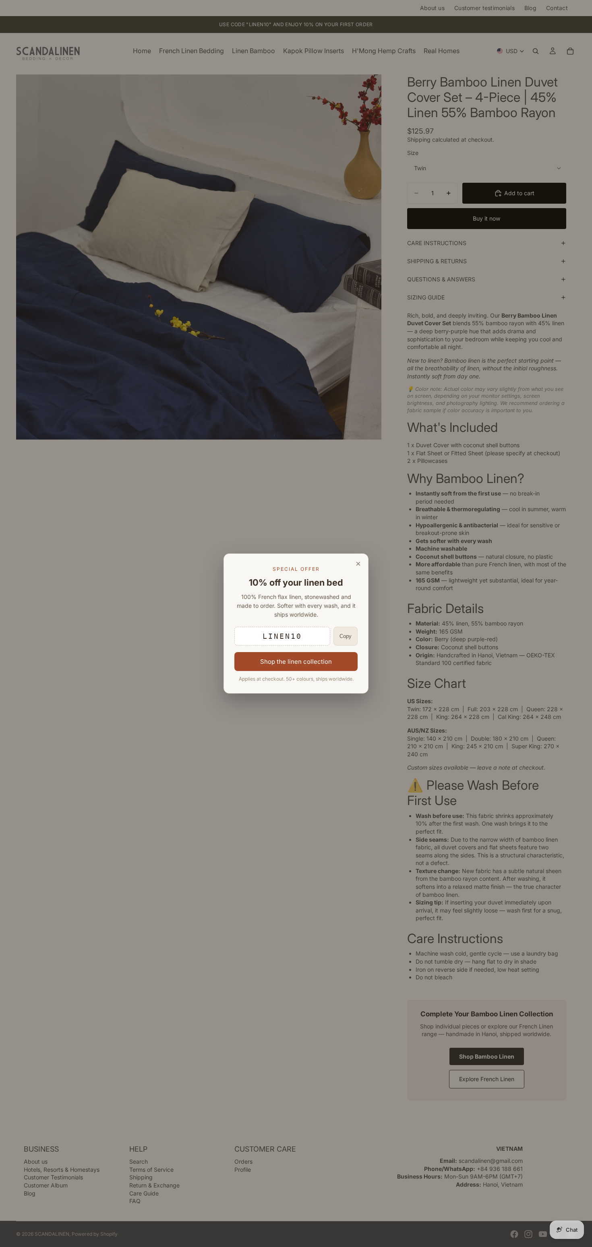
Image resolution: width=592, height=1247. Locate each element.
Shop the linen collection (296, 661)
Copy (345, 636)
